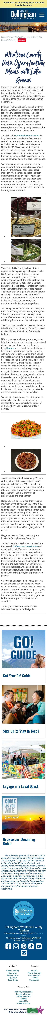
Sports (23, 999)
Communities (34, 975)
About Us (23, 1001)
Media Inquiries (23, 996)
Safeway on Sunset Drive (25, 546)
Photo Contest (34, 973)
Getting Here (13, 975)
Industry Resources (23, 992)
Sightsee (13, 978)
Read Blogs (13, 980)
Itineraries (12, 973)
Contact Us (34, 980)
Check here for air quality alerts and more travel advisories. (23, 3)
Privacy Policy (23, 1003)
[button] (36, 1009)
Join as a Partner (23, 994)
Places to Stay (12, 971)
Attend (34, 978)
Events (34, 971)
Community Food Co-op (27, 135)
